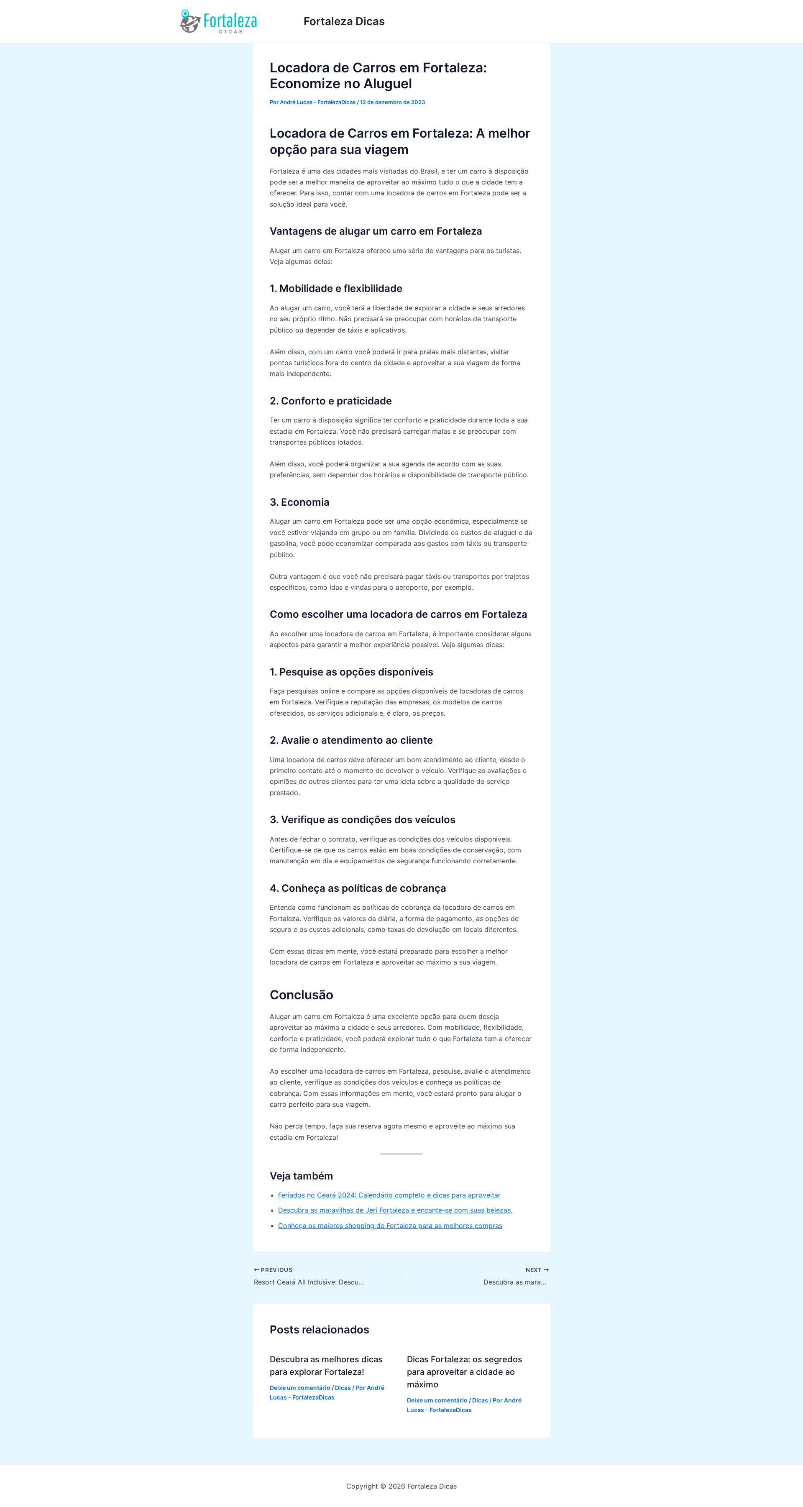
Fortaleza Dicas (344, 21)
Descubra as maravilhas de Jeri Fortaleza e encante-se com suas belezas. (395, 1210)
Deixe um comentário (300, 1387)
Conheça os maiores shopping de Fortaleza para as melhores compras (390, 1225)
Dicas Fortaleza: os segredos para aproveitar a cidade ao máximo (464, 1371)
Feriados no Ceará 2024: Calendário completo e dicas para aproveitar (389, 1195)
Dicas (343, 1387)
